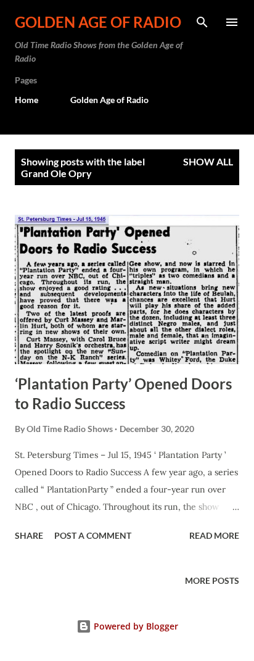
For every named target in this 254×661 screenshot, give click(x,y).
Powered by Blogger (134, 626)
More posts (212, 580)
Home (26, 99)
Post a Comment (92, 535)
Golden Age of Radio (98, 22)
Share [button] (29, 535)
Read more (214, 535)
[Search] (202, 22)
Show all (208, 161)
